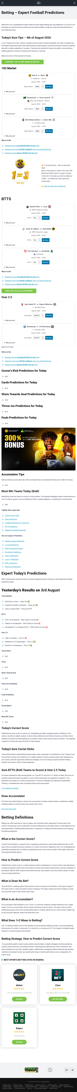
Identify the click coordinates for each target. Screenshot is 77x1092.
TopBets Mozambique (31, 1086)
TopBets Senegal (18, 1086)
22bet (57, 985)
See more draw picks (9, 809)
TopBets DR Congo (56, 1086)
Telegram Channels (19, 1088)
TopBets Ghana (29, 1085)
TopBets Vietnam (68, 1086)
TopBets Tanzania (40, 1085)
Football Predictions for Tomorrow (17, 523)
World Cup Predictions (13, 567)
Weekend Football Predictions (15, 530)
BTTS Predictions (11, 527)
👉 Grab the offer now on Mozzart (54, 186)
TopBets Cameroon (64, 1085)
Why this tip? (10, 91)
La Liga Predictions (12, 545)
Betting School (53, 1088)
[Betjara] (19, 1023)
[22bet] (58, 980)
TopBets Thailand (7, 1088)
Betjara (19, 1028)
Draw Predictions (11, 519)
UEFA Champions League (14, 548)
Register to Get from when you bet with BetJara (28, 149)
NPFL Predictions (11, 563)
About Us (29, 1088)
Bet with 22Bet (58, 999)
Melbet (19, 985)
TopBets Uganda (52, 1085)
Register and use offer (22, 146)
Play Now (19, 999)
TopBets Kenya (7, 1085)
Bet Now (49, 86)
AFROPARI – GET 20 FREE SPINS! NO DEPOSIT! (23, 62)
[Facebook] (66, 1070)
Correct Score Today (12, 516)
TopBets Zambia (44, 1086)
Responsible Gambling (40, 1088)
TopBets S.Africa (18, 1085)
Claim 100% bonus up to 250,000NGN (19, 291)
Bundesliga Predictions (13, 552)
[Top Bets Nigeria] (38, 3)
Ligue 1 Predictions (12, 559)
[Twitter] (72, 1070)
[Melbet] (19, 980)
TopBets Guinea (7, 1086)
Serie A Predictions (11, 556)
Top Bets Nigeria (45, 1081)
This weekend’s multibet (10, 788)
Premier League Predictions (14, 541)
